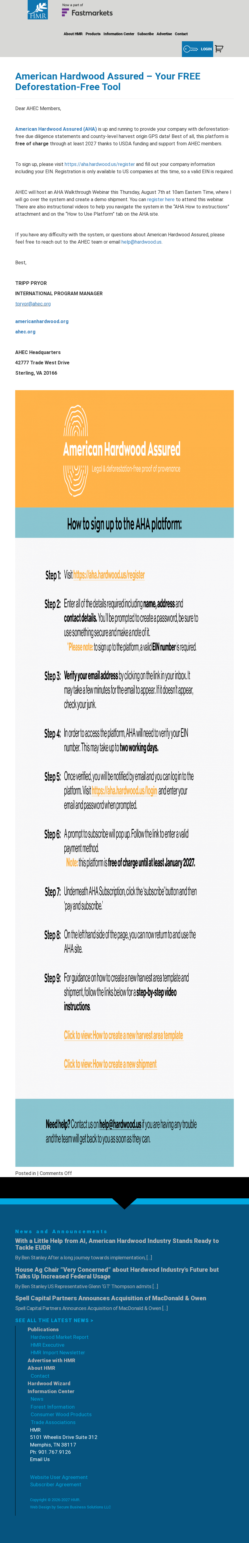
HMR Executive (47, 1345)
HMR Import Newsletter (58, 1352)
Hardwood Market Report (60, 1337)
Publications (43, 1329)
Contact (181, 33)
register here (161, 199)
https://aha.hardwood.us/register (100, 164)
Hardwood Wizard (49, 1383)
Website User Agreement (59, 1477)
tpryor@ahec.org (33, 304)
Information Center (119, 33)
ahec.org (25, 332)
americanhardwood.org (42, 321)
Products (93, 33)
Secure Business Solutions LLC (84, 1507)
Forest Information (53, 1407)
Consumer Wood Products (61, 1414)
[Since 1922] (72, 10)
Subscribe (145, 33)
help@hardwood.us (141, 242)
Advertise (164, 33)
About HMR (73, 33)
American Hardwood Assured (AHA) (56, 129)
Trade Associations (53, 1422)
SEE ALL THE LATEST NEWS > (54, 1320)
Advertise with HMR (51, 1360)
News (37, 1399)
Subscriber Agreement (55, 1484)
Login (206, 48)
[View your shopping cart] (219, 48)
